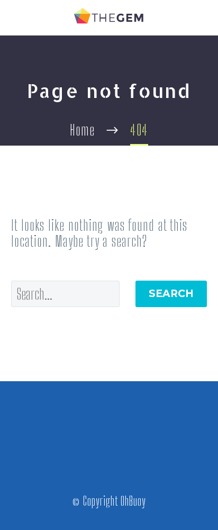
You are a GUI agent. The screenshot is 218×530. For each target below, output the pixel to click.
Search (171, 294)
